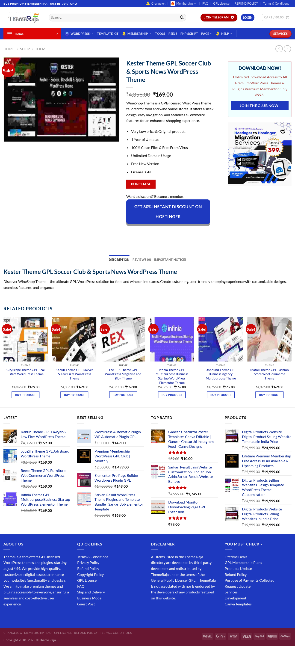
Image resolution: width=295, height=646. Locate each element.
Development (235, 598)
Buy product (25, 394)
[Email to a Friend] (155, 232)
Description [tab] (119, 259)
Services (231, 592)
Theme (41, 49)
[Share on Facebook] (130, 232)
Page (205, 34)
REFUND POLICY (246, 3)
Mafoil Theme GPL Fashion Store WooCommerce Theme (269, 374)
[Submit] (182, 17)
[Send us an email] (32, 615)
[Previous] (3, 362)
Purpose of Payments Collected (249, 580)
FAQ (205, 3)
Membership (184, 3)
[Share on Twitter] (147, 232)
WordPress (80, 34)
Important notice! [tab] (170, 259)
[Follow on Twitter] (24, 615)
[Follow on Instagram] (16, 615)
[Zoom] (9, 135)
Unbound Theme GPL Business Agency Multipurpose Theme (221, 374)
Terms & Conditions (276, 3)
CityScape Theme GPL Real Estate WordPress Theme (25, 372)
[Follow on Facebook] (8, 615)
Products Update (238, 568)
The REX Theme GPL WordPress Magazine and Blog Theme (123, 374)
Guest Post (86, 604)
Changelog (158, 3)
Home (9, 49)
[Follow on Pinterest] (41, 615)
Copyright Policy (90, 574)
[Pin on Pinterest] (164, 232)
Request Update (238, 586)
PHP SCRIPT (189, 34)
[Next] (291, 362)
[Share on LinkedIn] (172, 232)
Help (225, 34)
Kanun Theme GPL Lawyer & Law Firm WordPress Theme (74, 374)
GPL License (221, 3)
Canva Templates (238, 604)
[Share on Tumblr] (180, 232)
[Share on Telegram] (189, 232)
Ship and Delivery (91, 592)
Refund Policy (88, 568)
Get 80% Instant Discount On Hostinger (168, 211)
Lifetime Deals (236, 556)
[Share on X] (139, 232)
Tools (160, 34)
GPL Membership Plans (243, 562)
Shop (25, 49)
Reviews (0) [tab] (142, 259)
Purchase (141, 184)
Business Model (89, 598)
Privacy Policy (88, 562)
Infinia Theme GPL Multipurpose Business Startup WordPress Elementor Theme (172, 376)
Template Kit (107, 34)
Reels (172, 34)
